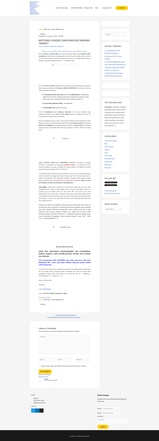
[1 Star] (39, 29)
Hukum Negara (109, 146)
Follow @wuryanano (111, 191)
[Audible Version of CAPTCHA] (43, 376)
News (106, 152)
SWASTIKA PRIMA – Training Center (82, 8)
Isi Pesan (100, 416)
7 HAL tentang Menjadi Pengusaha (65, 315)
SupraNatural (108, 161)
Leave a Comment (44, 46)
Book (96, 8)
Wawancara (108, 164)
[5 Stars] (43, 29)
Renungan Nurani (110, 158)
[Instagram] (41, 410)
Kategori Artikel (107, 8)
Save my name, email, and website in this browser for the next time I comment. (64, 366)
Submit (103, 426)
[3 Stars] (41, 29)
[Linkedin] (37, 410)
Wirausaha (53, 46)
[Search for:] (116, 34)
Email (99, 413)
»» (115, 125)
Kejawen (107, 149)
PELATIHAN (108, 155)
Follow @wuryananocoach (112, 193)
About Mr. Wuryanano (62, 8)
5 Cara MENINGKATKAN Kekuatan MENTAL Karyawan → (64, 317)
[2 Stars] (40, 29)
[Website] (83, 360)
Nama (99, 408)
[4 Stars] (42, 29)
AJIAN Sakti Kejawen (111, 140)
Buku (106, 143)
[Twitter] (33, 410)
